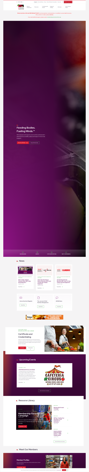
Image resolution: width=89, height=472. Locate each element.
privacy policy (59, 470)
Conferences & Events (45, 7)
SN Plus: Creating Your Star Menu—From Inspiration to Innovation (59, 420)
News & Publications (29, 7)
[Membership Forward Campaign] (67, 408)
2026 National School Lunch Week (27, 369)
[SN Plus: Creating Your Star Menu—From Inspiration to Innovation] (67, 420)
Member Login (67, 1)
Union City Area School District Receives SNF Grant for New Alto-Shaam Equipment (44, 282)
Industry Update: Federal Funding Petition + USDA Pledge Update (58, 433)
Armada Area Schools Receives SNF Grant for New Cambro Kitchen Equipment (64, 281)
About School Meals (68, 7)
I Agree (64, 470)
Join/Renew (41, 2)
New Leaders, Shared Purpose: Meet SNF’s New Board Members (24, 281)
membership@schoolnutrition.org (54, 17)
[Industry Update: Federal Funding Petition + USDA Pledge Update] (67, 433)
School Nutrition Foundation (52, 2)
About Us (59, 2)
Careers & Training (52, 7)
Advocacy (59, 7)
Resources (36, 7)
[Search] (62, 2)
